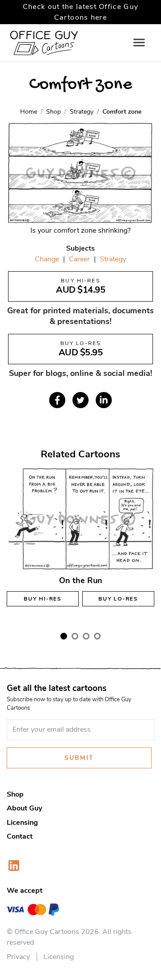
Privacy (18, 957)
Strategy (113, 259)
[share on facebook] (57, 400)
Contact (20, 836)
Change (47, 259)
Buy (43, 598)
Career (79, 259)
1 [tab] (63, 636)
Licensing (22, 822)
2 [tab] (75, 636)
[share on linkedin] (104, 400)
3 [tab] (86, 636)
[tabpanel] (80, 545)
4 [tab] (97, 636)
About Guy (24, 808)
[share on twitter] (80, 400)
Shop (15, 794)
